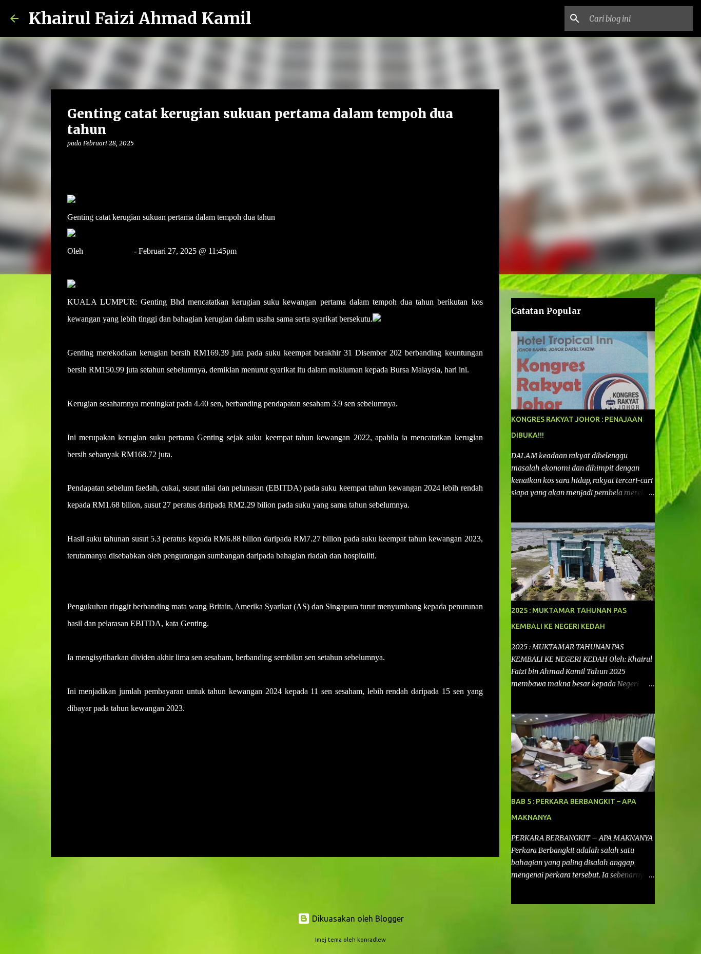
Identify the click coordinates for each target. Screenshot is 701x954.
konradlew (371, 940)
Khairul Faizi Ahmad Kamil (140, 18)
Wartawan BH (108, 251)
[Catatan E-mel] (73, 726)
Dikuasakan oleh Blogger (357, 918)
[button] (73, 164)
